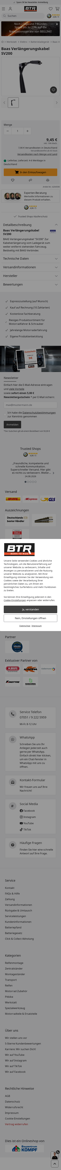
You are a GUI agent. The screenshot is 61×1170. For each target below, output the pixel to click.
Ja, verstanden (30, 609)
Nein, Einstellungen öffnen (30, 618)
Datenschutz (24, 625)
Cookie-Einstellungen (15, 600)
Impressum (37, 625)
